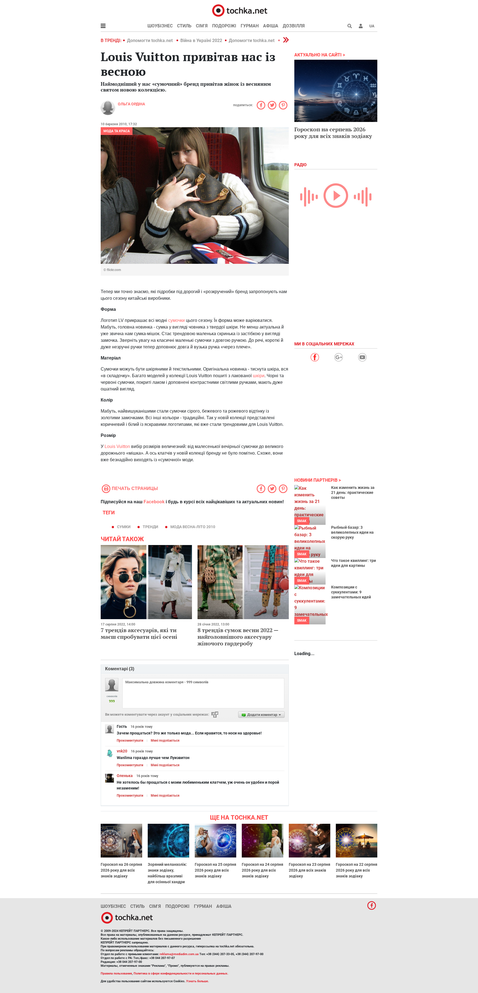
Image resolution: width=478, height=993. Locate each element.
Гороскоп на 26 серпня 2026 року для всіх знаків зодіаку (121, 870)
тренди (150, 527)
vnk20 (122, 751)
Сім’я (202, 25)
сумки (124, 527)
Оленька (125, 775)
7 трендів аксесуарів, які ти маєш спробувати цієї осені (139, 633)
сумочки (176, 320)
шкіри (258, 375)
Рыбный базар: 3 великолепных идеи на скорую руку (352, 532)
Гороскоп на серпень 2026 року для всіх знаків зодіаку (333, 133)
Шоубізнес (160, 25)
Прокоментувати (130, 740)
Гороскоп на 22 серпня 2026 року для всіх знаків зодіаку (356, 870)
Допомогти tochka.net (150, 40)
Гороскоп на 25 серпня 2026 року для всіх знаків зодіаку (215, 870)
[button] (360, 26)
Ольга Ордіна (131, 104)
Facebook (154, 501)
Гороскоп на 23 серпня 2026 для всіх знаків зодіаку (309, 870)
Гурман (250, 25)
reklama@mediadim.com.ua (179, 954)
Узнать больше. (197, 981)
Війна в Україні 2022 (201, 40)
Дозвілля (294, 25)
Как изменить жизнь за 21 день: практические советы (353, 492)
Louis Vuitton (117, 446)
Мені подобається (165, 740)
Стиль (184, 25)
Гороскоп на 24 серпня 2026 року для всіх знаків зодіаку (262, 870)
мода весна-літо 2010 (192, 527)
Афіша (270, 25)
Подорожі (224, 25)
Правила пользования (116, 973)
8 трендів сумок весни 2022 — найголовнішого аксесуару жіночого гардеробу (238, 636)
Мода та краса (116, 131)
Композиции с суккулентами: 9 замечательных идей (351, 592)
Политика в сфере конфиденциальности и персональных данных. (181, 973)
